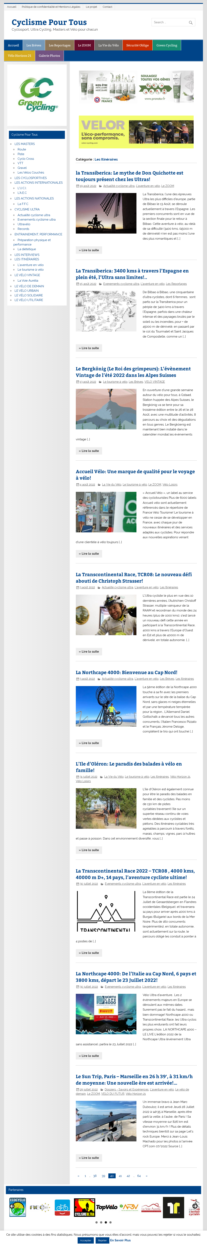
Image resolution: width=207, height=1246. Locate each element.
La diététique (27, 249)
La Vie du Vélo (108, 45)
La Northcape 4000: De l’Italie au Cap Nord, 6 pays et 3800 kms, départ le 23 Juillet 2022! (136, 976)
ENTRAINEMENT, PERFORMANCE (38, 234)
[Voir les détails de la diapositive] (33, 1207)
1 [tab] (96, 1222)
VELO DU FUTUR (112, 1093)
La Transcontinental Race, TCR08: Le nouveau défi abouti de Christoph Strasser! (134, 577)
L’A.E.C (22, 193)
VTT (20, 163)
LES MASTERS (25, 144)
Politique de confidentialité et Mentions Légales (51, 6)
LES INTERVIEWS (27, 255)
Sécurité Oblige (137, 45)
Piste (21, 154)
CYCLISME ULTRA (27, 209)
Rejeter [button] (102, 1240)
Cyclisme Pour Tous (49, 22)
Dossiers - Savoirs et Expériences (127, 1089)
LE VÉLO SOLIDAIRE (29, 295)
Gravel (22, 168)
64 (139, 1176)
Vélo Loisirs (170, 484)
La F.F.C (23, 204)
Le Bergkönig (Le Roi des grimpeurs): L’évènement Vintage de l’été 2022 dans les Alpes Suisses (133, 371)
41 (120, 1176)
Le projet (91, 6)
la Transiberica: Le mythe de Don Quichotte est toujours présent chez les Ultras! (129, 175)
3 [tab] (106, 1222)
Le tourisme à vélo (115, 381)
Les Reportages (60, 45)
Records (23, 229)
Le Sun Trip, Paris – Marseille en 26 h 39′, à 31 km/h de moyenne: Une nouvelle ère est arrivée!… (134, 1079)
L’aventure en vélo (31, 265)
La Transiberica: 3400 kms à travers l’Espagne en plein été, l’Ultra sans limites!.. (132, 273)
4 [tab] (110, 1222)
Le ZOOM (84, 45)
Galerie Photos (49, 56)
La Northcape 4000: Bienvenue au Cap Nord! (126, 672)
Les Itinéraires (169, 587)
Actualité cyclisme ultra (119, 186)
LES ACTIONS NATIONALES (34, 198)
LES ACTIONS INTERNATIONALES (39, 182)
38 (95, 1176)
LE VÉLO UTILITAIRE (29, 300)
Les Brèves (33, 45)
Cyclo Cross (26, 159)
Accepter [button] (85, 1240)
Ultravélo (24, 224)
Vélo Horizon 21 (19, 56)
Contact (107, 6)
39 (103, 1176)
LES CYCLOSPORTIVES (31, 178)
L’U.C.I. (22, 188)
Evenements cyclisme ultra (121, 283)
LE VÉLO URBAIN (27, 291)
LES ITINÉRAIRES (27, 259)
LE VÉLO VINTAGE (27, 275)
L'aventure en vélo (148, 186)
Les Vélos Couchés (31, 172)
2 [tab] (101, 1222)
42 (128, 1176)
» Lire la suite (89, 250)
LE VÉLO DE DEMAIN (29, 286)
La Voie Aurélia (28, 280)
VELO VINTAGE (155, 381)
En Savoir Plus (120, 1240)
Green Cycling (166, 45)
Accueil (11, 6)
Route (22, 149)
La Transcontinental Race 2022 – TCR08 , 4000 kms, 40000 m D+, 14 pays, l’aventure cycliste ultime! (135, 873)
